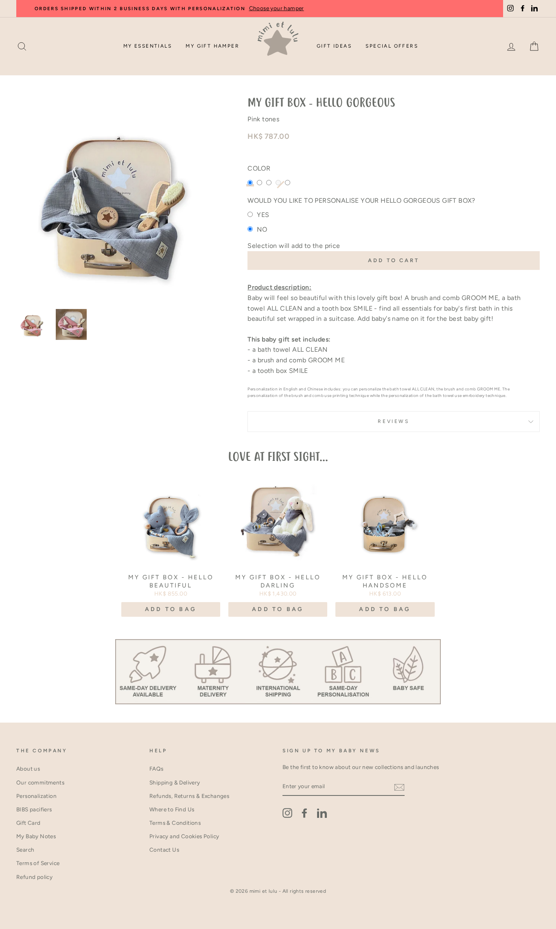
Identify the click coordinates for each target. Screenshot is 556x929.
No (262, 229)
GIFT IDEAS (334, 46)
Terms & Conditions (175, 822)
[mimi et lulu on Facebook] (304, 813)
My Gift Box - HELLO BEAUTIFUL (171, 581)
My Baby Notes (36, 836)
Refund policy (34, 877)
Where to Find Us (171, 809)
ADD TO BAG (171, 609)
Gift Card (28, 822)
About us (28, 768)
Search (25, 849)
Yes (263, 215)
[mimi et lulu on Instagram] (287, 813)
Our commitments (40, 782)
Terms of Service (37, 863)
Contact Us (164, 849)
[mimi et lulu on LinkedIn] (322, 813)
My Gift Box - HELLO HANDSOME (385, 581)
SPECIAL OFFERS (392, 46)
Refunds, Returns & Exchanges (189, 796)
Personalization (36, 796)
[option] (118, 200)
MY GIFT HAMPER (212, 46)
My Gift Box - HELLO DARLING (278, 581)
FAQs (156, 768)
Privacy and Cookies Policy (184, 836)
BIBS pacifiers (34, 809)
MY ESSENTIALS (147, 46)
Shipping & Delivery (174, 782)
